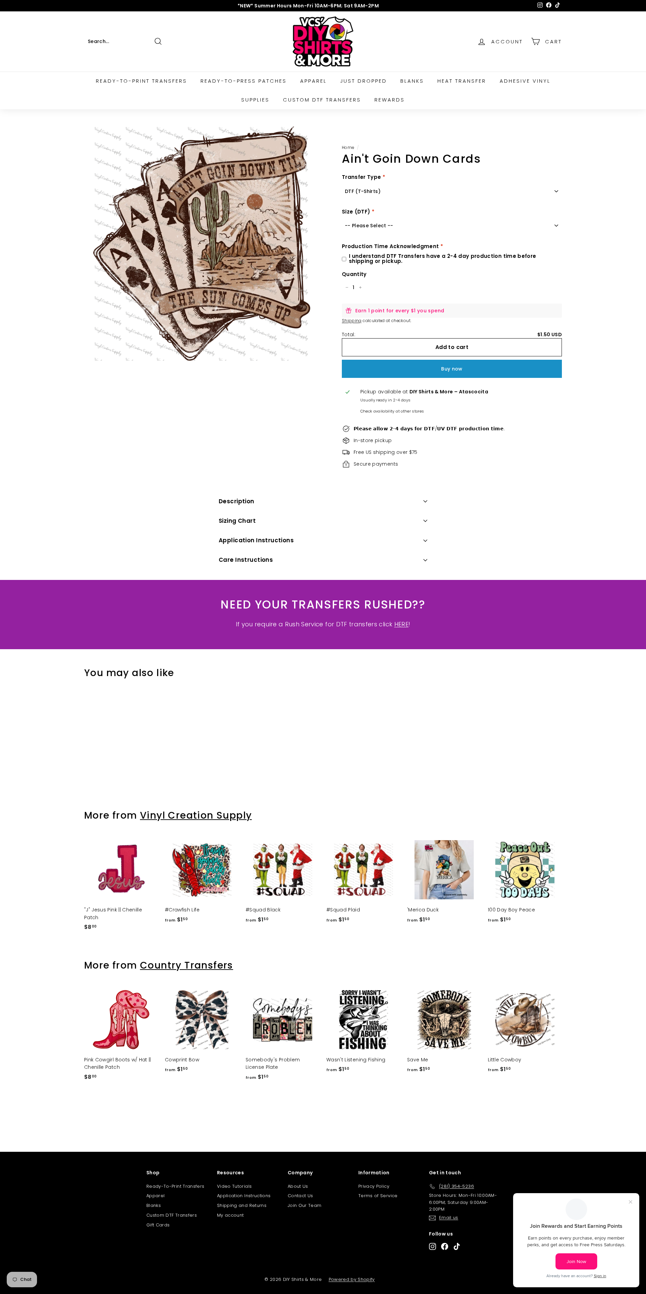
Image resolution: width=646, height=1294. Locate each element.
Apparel (313, 80)
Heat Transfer (461, 80)
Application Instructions (256, 540)
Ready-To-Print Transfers (175, 1186)
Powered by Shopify (352, 1279)
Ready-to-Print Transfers (141, 80)
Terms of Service (378, 1195)
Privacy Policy (373, 1186)
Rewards (389, 99)
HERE (401, 624)
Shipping (352, 320)
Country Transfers (186, 965)
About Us (298, 1186)
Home (348, 147)
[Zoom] (201, 243)
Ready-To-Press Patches (244, 80)
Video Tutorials (234, 1186)
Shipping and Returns (241, 1205)
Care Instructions (246, 560)
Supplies (255, 99)
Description (236, 501)
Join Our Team (305, 1205)
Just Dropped (363, 80)
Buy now (451, 368)
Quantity (354, 274)
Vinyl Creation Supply (196, 815)
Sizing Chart (237, 521)
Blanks (412, 80)
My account (230, 1215)
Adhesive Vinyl (525, 80)
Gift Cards (158, 1225)
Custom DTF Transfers (322, 99)
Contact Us (300, 1195)
